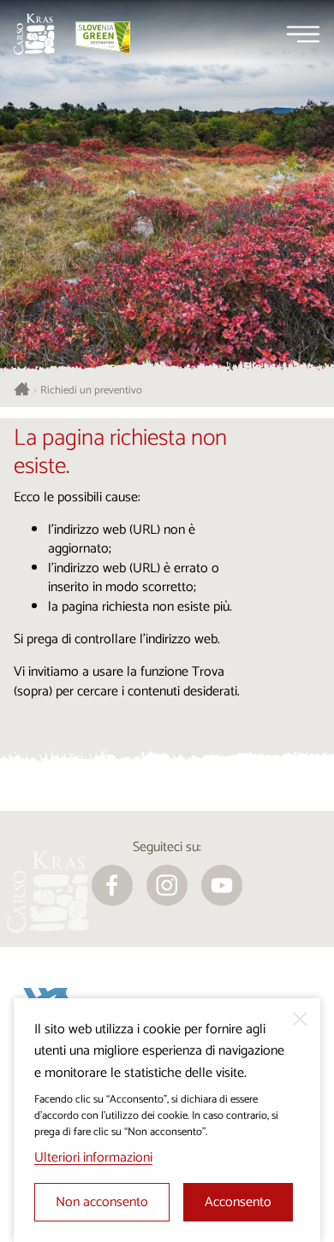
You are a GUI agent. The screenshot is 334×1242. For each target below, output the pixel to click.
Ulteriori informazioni (93, 1157)
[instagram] (167, 885)
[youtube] (221, 885)
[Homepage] (34, 34)
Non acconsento (102, 1202)
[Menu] (303, 34)
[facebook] (112, 885)
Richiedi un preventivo (91, 391)
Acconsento (238, 1202)
